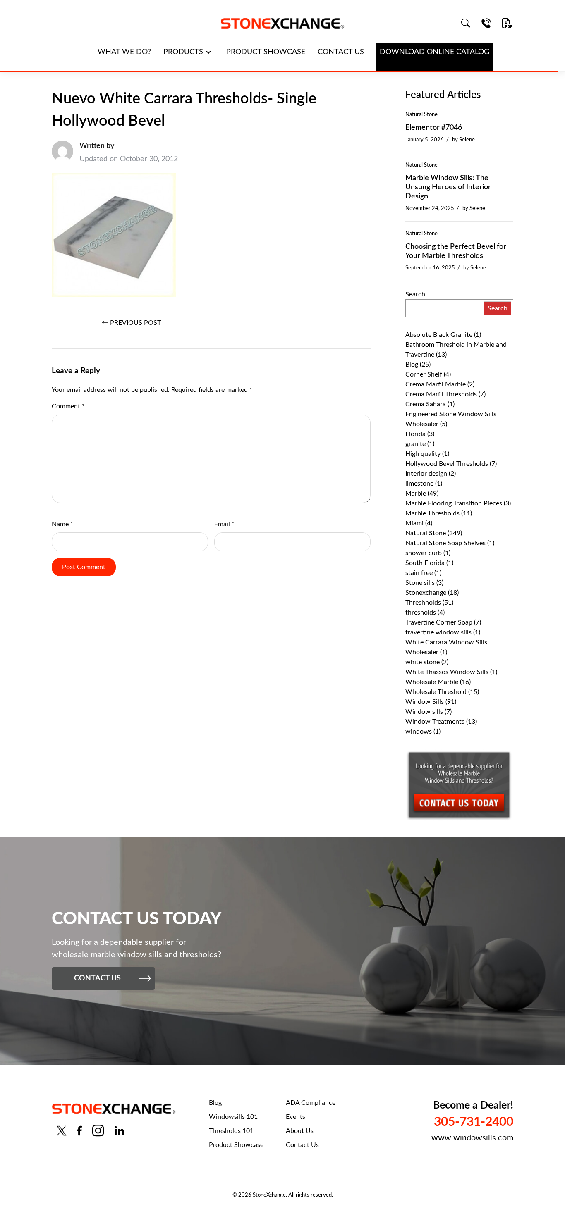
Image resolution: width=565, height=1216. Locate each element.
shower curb (423, 553)
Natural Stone (421, 114)
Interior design (426, 473)
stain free (419, 573)
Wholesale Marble (431, 682)
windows (418, 731)
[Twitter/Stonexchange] (62, 1130)
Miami (414, 523)
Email (224, 524)
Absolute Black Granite (438, 334)
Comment (68, 406)
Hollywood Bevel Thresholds (446, 463)
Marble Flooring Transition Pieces (453, 503)
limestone (419, 483)
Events (295, 1116)
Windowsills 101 (233, 1116)
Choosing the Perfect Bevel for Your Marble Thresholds (455, 251)
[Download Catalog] (507, 23)
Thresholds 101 (231, 1131)
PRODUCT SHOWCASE (265, 52)
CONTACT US (341, 52)
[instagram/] (98, 1131)
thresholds (420, 612)
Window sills (424, 711)
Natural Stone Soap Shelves (445, 543)
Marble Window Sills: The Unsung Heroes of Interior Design (448, 187)
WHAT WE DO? (124, 52)
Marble (415, 493)
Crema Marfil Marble (435, 384)
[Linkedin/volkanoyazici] (119, 1130)
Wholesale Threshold (436, 692)
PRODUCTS (183, 52)
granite (415, 444)
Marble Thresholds (432, 513)
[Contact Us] (486, 23)
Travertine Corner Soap (438, 622)
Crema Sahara (425, 404)
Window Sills (424, 702)
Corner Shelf (423, 374)
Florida (415, 434)
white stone (422, 662)
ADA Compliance (310, 1102)
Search (415, 294)
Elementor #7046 (433, 127)
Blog (411, 364)
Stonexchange (425, 592)
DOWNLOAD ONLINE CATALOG (434, 52)
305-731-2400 (473, 1122)
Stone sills (420, 582)
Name (62, 524)
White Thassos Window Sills (446, 672)
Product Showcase (236, 1145)
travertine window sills (438, 632)
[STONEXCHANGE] (282, 23)
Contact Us (302, 1145)
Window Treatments (434, 721)
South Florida (425, 563)
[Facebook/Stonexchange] (79, 1130)
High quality (423, 454)
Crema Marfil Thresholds (441, 394)
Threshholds (423, 602)
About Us (300, 1131)
